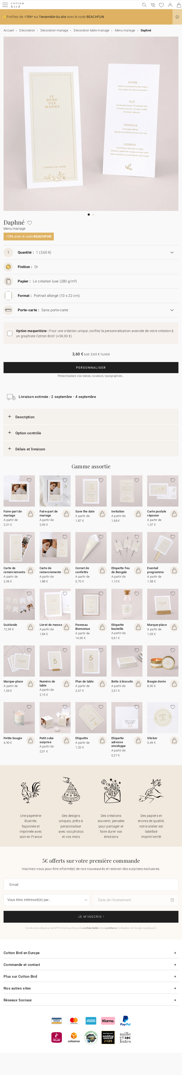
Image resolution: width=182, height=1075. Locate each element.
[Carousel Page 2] (93, 214)
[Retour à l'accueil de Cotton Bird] (17, 7)
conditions (111, 928)
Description (24, 417)
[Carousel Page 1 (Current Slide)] (89, 214)
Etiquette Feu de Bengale (120, 570)
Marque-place (157, 625)
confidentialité (90, 928)
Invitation (117, 511)
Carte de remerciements (14, 570)
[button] (177, 17)
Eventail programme (155, 570)
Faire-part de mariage (13, 513)
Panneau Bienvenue (82, 627)
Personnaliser (91, 367)
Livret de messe (51, 625)
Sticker (152, 738)
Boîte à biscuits (122, 681)
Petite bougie (13, 738)
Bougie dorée (156, 681)
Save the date (85, 511)
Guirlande (10, 625)
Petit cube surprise (47, 740)
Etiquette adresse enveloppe (118, 742)
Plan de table (84, 681)
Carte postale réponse (156, 513)
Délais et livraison (30, 449)
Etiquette (81, 738)
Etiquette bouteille (117, 627)
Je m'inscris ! (91, 916)
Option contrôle (28, 433)
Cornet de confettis (82, 570)
